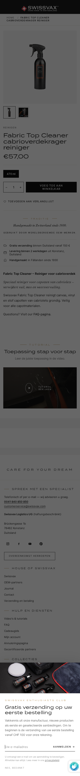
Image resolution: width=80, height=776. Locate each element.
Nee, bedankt (14, 767)
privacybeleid (52, 760)
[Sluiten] (73, 669)
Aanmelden (62, 746)
